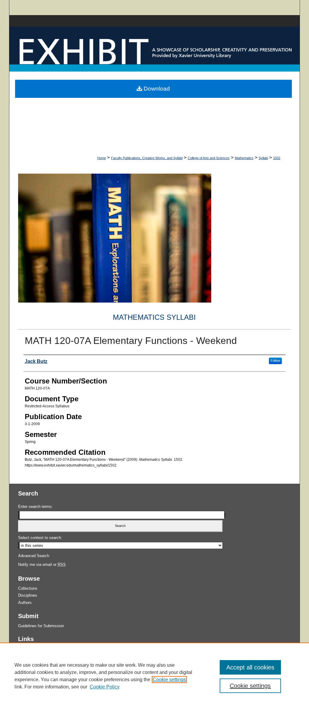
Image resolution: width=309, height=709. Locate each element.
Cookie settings (169, 679)
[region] (154, 676)
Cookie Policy (104, 686)
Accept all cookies (250, 667)
